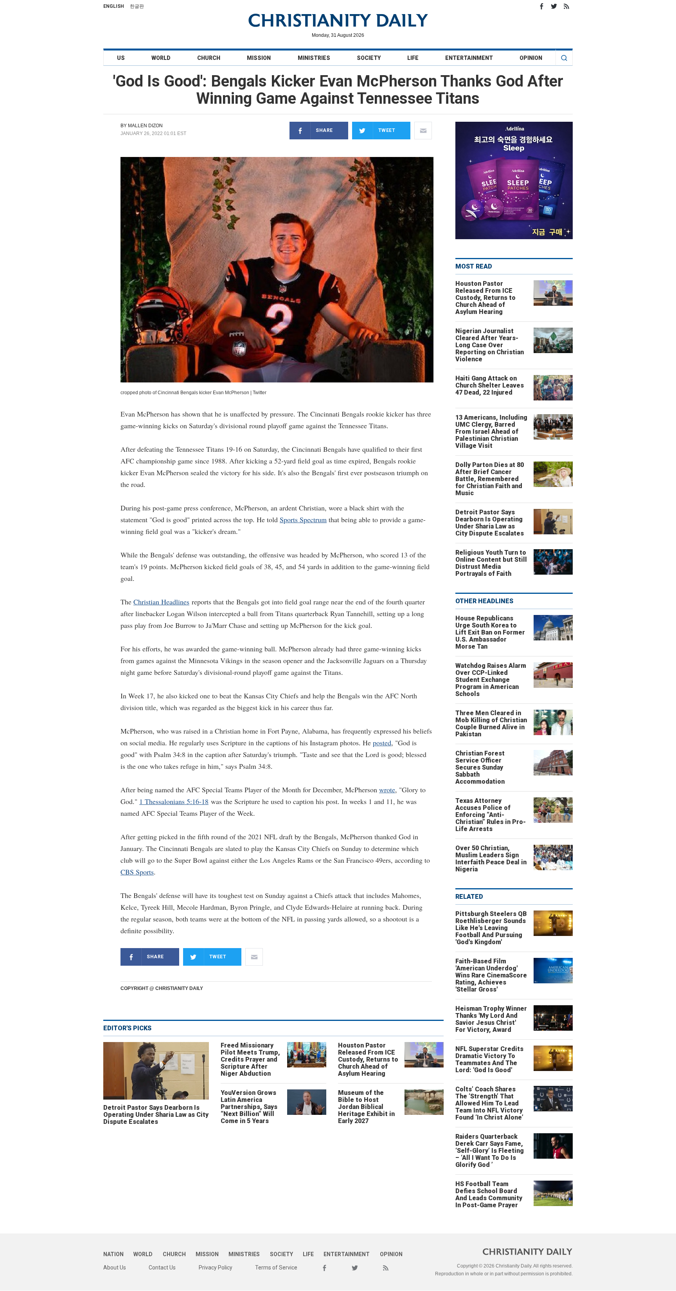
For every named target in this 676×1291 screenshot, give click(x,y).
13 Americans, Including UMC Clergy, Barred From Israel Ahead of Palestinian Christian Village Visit (491, 431)
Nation (113, 1254)
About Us (114, 1267)
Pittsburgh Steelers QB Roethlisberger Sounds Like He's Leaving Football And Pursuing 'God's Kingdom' (491, 928)
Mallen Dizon (145, 125)
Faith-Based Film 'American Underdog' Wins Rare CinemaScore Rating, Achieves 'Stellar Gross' (491, 975)
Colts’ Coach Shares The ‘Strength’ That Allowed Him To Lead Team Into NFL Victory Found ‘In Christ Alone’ (489, 1103)
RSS (566, 6)
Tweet (387, 130)
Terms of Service (276, 1267)
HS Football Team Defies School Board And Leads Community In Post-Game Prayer (488, 1194)
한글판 (137, 6)
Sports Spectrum (303, 519)
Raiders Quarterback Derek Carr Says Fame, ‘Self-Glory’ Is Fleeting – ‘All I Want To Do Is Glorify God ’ (489, 1150)
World (161, 58)
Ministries (314, 58)
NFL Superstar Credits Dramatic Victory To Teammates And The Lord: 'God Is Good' (489, 1059)
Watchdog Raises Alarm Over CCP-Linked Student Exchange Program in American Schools (490, 680)
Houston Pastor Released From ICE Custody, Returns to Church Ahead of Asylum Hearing (368, 1059)
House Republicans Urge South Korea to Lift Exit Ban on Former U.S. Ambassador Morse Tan (490, 632)
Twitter (554, 6)
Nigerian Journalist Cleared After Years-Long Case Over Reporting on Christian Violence (489, 345)
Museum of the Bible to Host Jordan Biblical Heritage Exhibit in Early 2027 (366, 1107)
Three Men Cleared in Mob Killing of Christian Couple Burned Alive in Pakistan (491, 723)
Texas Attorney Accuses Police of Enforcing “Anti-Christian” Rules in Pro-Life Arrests (490, 815)
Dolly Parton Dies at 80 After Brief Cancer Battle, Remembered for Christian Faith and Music (489, 479)
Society (369, 58)
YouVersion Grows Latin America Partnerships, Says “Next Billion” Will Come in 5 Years (249, 1107)
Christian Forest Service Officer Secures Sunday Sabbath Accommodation (480, 767)
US (121, 58)
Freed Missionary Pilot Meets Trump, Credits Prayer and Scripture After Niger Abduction (250, 1059)
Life (413, 58)
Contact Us (162, 1267)
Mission (259, 58)
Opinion (531, 58)
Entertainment (469, 58)
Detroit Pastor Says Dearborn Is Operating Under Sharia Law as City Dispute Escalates (156, 1114)
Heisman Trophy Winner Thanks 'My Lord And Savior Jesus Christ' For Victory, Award (491, 1019)
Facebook (541, 6)
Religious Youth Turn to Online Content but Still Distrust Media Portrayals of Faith (491, 563)
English (113, 6)
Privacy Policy (215, 1267)
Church (208, 58)
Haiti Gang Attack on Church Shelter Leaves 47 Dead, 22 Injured (489, 385)
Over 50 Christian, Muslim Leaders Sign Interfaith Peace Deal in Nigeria (491, 858)
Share (324, 130)
